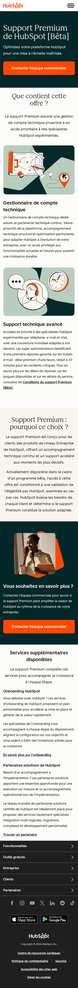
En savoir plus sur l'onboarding (27, 755)
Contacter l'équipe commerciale (43, 68)
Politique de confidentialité (30, 961)
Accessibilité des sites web (39, 969)
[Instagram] (22, 903)
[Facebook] (12, 903)
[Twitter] (42, 903)
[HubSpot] (13, 6)
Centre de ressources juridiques (39, 953)
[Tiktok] (72, 903)
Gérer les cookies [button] (39, 977)
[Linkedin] (52, 903)
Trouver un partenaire (20, 835)
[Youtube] (32, 903)
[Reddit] (62, 903)
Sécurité (60, 961)
